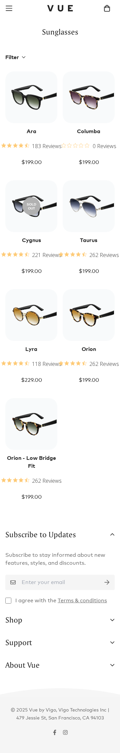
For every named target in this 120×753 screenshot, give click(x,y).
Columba (88, 131)
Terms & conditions (82, 600)
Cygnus (31, 240)
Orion (89, 349)
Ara (31, 131)
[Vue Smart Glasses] (60, 8)
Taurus (88, 240)
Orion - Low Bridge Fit (31, 462)
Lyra (31, 349)
